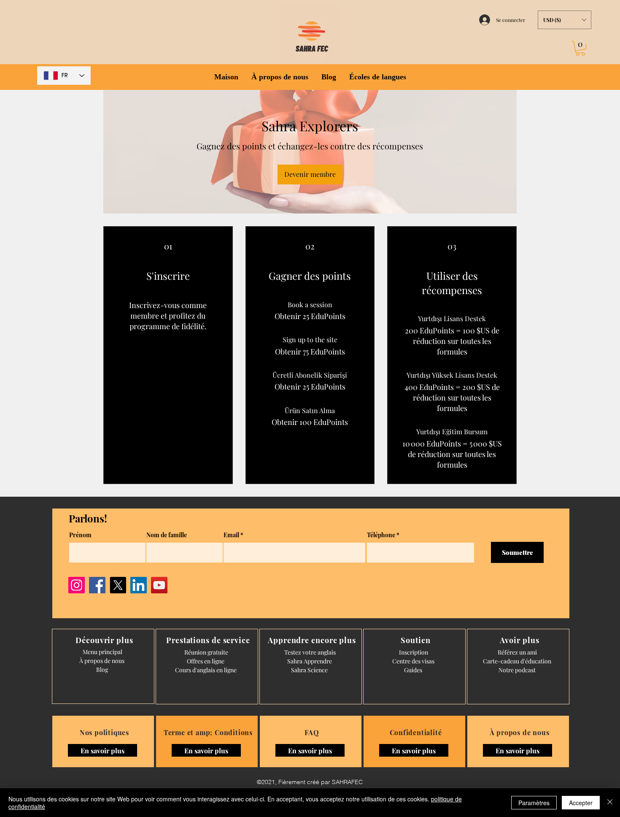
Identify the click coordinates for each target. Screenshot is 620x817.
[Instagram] (76, 585)
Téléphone (381, 535)
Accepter (581, 802)
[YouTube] (159, 585)
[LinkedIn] (138, 585)
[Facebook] (97, 585)
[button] (564, 20)
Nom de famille (166, 535)
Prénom (80, 535)
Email (231, 535)
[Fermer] (610, 802)
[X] (118, 585)
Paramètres (534, 802)
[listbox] (564, 20)
